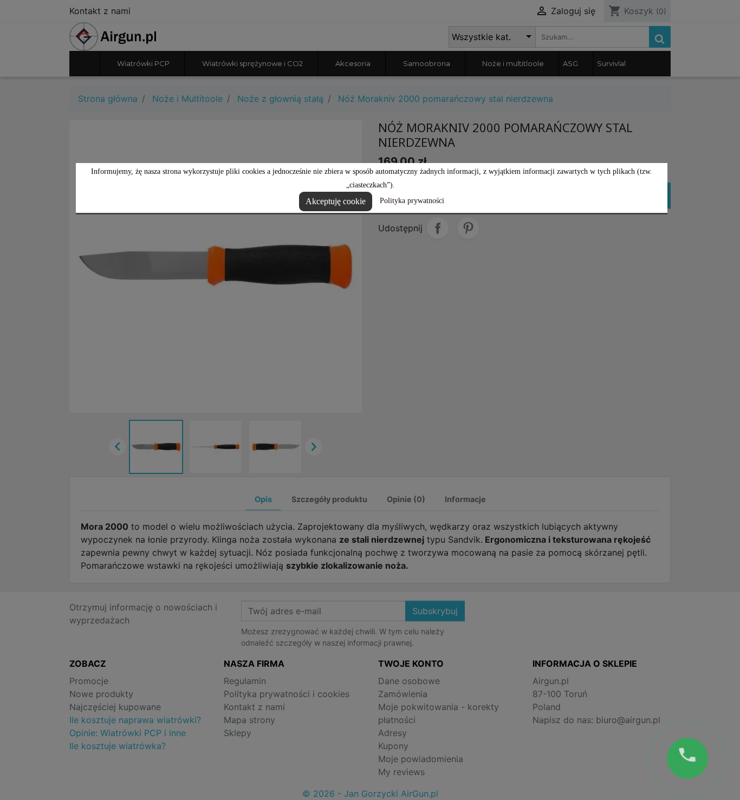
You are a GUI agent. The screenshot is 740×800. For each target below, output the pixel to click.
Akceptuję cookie (336, 201)
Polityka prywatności (412, 201)
